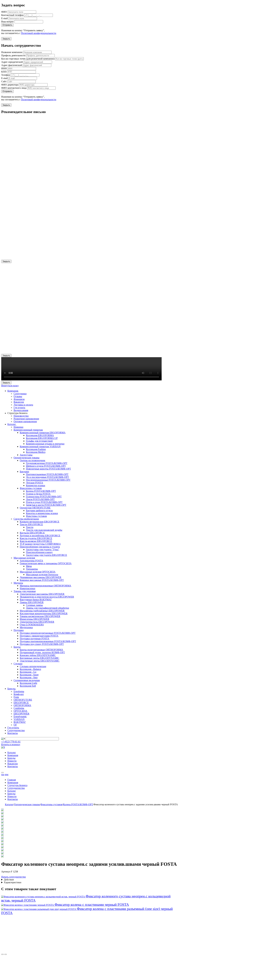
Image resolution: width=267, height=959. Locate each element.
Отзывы (18, 396)
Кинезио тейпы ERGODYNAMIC (38, 655)
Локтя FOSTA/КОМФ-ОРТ (40, 499)
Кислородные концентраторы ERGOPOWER (44, 613)
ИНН (4, 68)
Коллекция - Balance (30, 669)
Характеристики (12, 882)
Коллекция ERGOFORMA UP (42, 438)
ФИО (4, 12)
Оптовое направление (25, 421)
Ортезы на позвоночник (32, 460)
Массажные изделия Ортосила (42, 574)
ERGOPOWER (21, 713)
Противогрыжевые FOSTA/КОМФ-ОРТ (47, 474)
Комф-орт (19, 694)
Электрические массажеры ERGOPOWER (42, 594)
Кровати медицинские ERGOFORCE (39, 521)
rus (2, 774)
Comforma (19, 708)
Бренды (11, 688)
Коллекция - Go (28, 672)
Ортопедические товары (26, 457)
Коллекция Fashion (36, 449)
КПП (4, 71)
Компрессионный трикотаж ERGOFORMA (43, 432)
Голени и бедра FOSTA (38, 493)
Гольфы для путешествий (39, 441)
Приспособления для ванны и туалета (40, 546)
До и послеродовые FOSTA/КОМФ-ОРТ (47, 477)
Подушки (19, 630)
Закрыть (6, 39)
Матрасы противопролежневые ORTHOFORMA (45, 585)
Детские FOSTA (34, 482)
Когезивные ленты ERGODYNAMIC (39, 658)
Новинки (18, 427)
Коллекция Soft (28, 686)
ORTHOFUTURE (23, 699)
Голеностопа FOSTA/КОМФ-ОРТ (44, 496)
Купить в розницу (10, 744)
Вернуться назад (10, 385)
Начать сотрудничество (13, 877)
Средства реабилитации (26, 519)
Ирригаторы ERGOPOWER (34, 619)
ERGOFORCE (21, 702)
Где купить (19, 407)
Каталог (12, 424)
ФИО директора (9, 84)
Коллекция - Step (29, 677)
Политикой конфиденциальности (38, 33)
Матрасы (18, 583)
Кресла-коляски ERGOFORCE (36, 541)
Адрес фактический (11, 65)
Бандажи (24, 471)
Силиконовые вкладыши (27, 680)
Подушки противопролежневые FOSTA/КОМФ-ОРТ (48, 641)
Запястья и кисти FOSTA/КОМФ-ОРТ (46, 505)
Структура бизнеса (17, 785)
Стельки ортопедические (33, 666)
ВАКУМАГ (20, 722)
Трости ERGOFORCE (31, 524)
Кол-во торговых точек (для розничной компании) (28, 58)
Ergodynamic (20, 716)
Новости (12, 761)
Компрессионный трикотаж (28, 429)
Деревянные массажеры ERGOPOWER (40, 577)
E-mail (4, 18)
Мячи (29, 566)
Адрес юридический (12, 62)
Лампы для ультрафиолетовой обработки (47, 608)
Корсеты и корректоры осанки (42, 513)
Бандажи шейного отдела (39, 510)
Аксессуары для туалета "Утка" (42, 549)
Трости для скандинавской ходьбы (44, 530)
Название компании (11, 52)
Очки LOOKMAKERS (32, 624)
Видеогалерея (21, 410)
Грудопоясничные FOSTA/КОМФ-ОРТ (46, 463)
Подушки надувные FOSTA (34, 638)
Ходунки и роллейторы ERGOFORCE (40, 535)
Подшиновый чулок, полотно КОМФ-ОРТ (42, 652)
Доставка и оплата (23, 404)
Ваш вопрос (7, 21)
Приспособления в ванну (39, 552)
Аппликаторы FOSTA (31, 560)
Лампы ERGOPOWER (32, 602)
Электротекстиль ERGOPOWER (37, 622)
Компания (13, 391)
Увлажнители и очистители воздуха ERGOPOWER (47, 596)
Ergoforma (19, 691)
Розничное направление (26, 418)
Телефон (5, 75)
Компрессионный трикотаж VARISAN (40, 446)
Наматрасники (27, 588)
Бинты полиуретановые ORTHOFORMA (41, 649)
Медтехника (26, 627)
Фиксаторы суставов (31, 488)
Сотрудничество (16, 730)
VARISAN (19, 719)
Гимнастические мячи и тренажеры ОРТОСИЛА (46, 563)
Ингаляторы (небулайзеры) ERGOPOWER (42, 610)
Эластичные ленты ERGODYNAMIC (39, 660)
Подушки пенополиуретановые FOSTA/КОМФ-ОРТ (48, 633)
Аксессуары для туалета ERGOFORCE (46, 555)
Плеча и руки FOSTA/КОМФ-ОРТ (44, 502)
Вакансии (19, 402)
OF (15, 725)
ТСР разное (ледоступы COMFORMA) (40, 544)
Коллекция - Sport (29, 674)
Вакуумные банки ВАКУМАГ (36, 599)
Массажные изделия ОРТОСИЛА (37, 571)
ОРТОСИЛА (20, 711)
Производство (21, 416)
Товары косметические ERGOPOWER (40, 616)
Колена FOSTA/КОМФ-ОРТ (41, 491)
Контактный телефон (12, 15)
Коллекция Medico (35, 452)
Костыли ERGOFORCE (32, 532)
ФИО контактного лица (13, 88)
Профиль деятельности (13, 55)
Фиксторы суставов (36, 516)
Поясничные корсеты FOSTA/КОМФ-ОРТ (48, 468)
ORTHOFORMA (22, 705)
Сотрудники (20, 393)
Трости (29, 527)
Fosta (16, 697)
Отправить (7, 25)
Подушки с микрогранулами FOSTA (39, 635)
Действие (9, 879)
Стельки (18, 663)
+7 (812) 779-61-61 (11, 741)
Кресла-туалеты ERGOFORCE (36, 538)
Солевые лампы (34, 605)
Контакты (12, 733)
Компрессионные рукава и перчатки (45, 443)
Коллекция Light (28, 683)
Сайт (3, 81)
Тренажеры (32, 569)
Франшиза (19, 399)
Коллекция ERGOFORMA (40, 435)
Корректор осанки (35, 485)
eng (6, 774)
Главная (11, 779)
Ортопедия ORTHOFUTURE (35, 507)
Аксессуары (26, 455)
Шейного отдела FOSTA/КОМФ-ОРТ (46, 466)
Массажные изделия (24, 558)
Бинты (17, 647)
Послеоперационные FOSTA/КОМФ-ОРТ (48, 480)
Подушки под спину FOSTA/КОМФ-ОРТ (42, 644)
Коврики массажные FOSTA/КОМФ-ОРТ (42, 580)
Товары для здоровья (25, 591)
